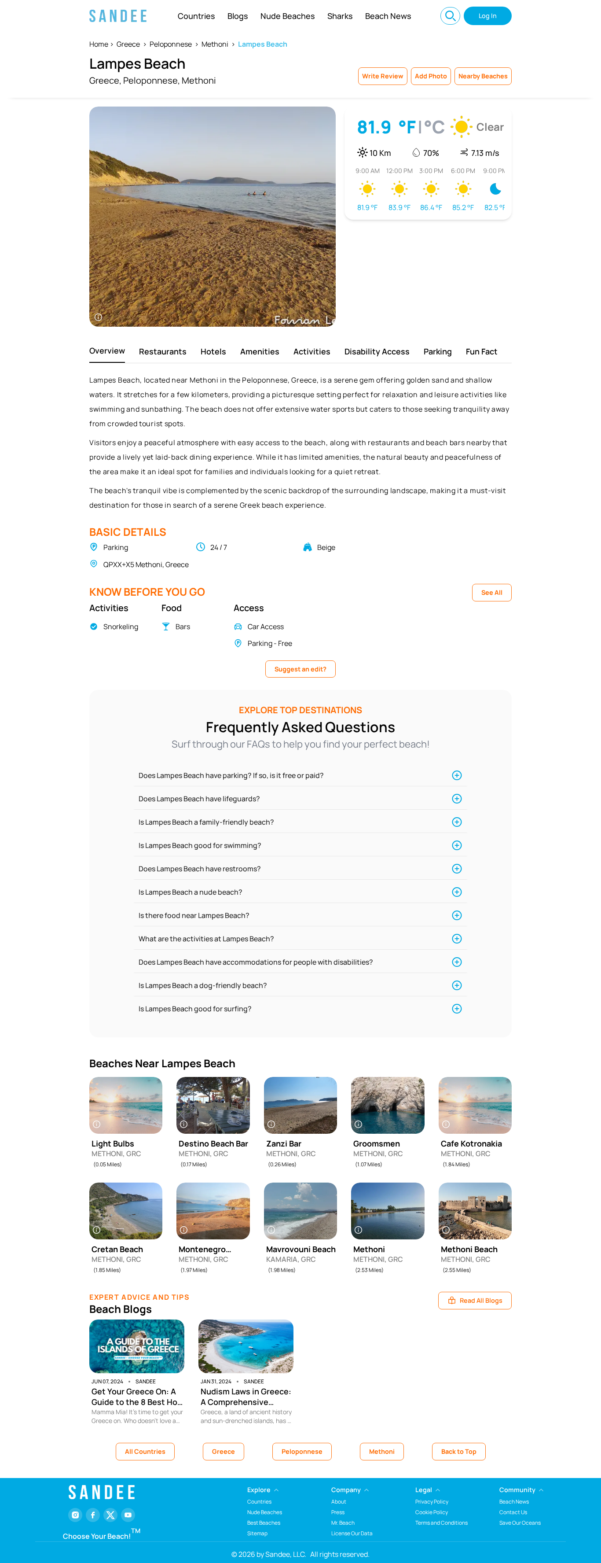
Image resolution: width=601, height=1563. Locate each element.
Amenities (259, 351)
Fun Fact (482, 351)
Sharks (340, 16)
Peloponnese (171, 44)
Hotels (213, 351)
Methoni (215, 44)
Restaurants (163, 351)
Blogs (237, 16)
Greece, (105, 80)
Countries (196, 16)
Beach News (388, 16)
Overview (107, 350)
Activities (311, 351)
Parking (438, 351)
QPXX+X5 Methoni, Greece (146, 564)
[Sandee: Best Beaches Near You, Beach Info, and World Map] (118, 16)
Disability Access (377, 351)
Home (98, 44)
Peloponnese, (151, 80)
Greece (128, 44)
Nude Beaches (287, 16)
